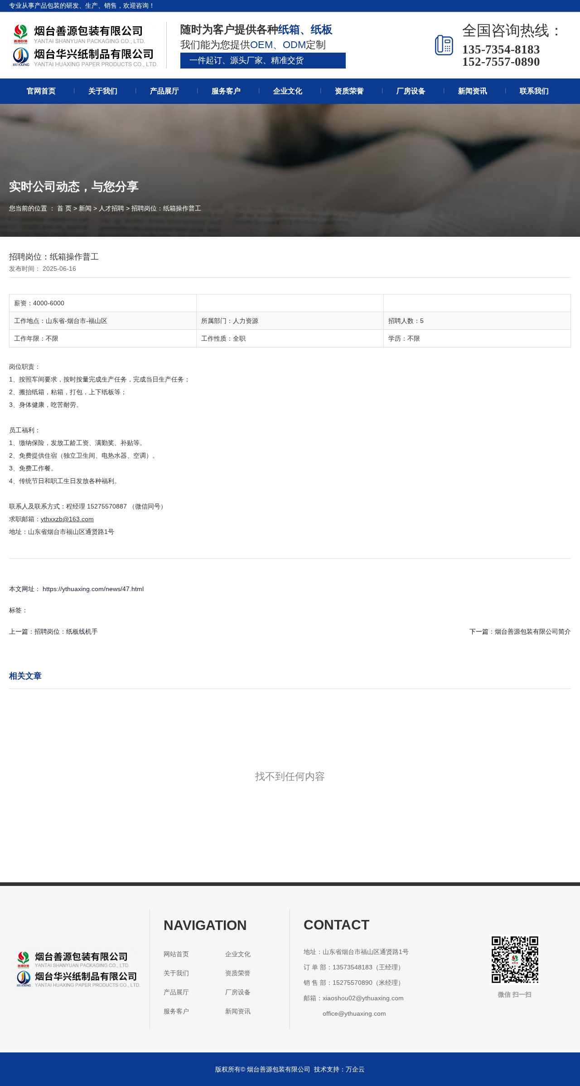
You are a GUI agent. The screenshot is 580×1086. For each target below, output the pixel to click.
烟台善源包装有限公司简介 (533, 631)
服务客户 (226, 91)
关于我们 (102, 91)
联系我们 (534, 91)
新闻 (85, 208)
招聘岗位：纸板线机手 (66, 631)
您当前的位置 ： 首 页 (41, 208)
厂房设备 (410, 91)
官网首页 (41, 91)
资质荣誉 (349, 91)
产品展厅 (164, 91)
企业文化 (287, 91)
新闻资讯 (472, 91)
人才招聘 (111, 208)
